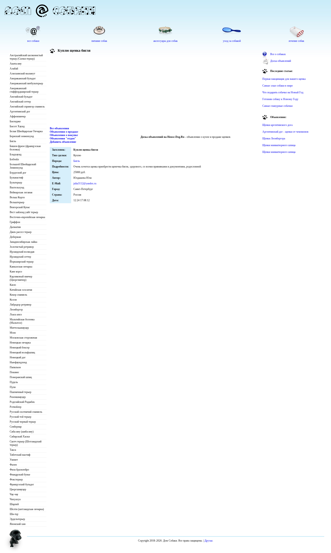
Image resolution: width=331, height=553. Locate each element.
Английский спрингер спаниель (27, 106)
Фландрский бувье (20, 474)
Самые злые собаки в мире (277, 85)
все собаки (33, 40)
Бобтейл (14, 159)
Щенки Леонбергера (273, 138)
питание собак (99, 40)
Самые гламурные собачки (277, 105)
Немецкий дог (18, 357)
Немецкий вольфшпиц (22, 352)
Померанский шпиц (21, 377)
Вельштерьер (17, 202)
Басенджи (15, 121)
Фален (13, 464)
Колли (13, 299)
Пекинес (14, 372)
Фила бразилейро (19, 469)
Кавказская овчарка (21, 266)
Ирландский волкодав (22, 251)
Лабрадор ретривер (20, 304)
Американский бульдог (23, 78)
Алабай (14, 68)
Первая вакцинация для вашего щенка (284, 78)
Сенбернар (16, 426)
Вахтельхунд (17, 187)
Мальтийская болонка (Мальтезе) (22, 321)
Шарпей (14, 504)
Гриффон (15, 222)
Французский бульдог (22, 484)
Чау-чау (14, 494)
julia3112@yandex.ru (84, 183)
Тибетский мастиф (20, 454)
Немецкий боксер (19, 347)
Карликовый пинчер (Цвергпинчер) (21, 278)
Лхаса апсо (16, 314)
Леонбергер (16, 309)
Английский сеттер (20, 101)
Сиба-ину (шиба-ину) (22, 431)
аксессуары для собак (165, 40)
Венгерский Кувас (20, 207)
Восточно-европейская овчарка (27, 217)
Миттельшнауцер (19, 327)
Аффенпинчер (18, 116)
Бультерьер (16, 182)
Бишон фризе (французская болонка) (25, 148)
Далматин (15, 227)
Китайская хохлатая (21, 289)
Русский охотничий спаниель (26, 411)
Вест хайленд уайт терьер (24, 212)
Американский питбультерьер (26, 83)
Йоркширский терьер (22, 261)
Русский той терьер (20, 416)
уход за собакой (232, 40)
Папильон (15, 367)
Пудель (14, 382)
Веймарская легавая (21, 192)
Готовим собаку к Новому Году (280, 99)
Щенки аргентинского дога (277, 125)
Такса (13, 449)
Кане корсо (16, 271)
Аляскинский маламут (22, 73)
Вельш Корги (17, 197)
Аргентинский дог (20, 111)
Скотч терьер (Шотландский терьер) (25, 443)
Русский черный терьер (23, 421)
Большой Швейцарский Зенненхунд (23, 166)
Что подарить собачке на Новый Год (282, 92)
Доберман (15, 237)
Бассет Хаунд (17, 126)
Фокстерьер (16, 479)
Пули (13, 387)
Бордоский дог (18, 172)
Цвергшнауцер (18, 489)
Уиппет (14, 459)
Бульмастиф (16, 177)
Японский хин (17, 524)
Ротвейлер (15, 406)
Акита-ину (16, 63)
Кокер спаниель (18, 294)
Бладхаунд (15, 154)
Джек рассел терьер (21, 232)
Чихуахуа (15, 499)
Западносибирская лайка (23, 241)
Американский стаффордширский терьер (24, 90)
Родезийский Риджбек (22, 402)
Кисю (13, 284)
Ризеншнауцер (18, 397)
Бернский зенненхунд (22, 136)
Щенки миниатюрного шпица (278, 145)
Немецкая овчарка (20, 342)
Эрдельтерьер (17, 519)
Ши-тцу (14, 514)
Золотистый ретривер (22, 246)
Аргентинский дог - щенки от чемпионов (285, 131)
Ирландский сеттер (20, 256)
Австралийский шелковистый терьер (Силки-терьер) (26, 57)
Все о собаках (278, 54)
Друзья (208, 540)
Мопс (13, 332)
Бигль (13, 141)
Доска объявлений (280, 60)
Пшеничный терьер (20, 392)
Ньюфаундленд (18, 362)
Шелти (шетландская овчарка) (27, 509)
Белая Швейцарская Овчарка (26, 131)
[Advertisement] (154, 90)
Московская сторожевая (23, 337)
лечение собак (296, 40)
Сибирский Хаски (20, 436)
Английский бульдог (21, 96)
